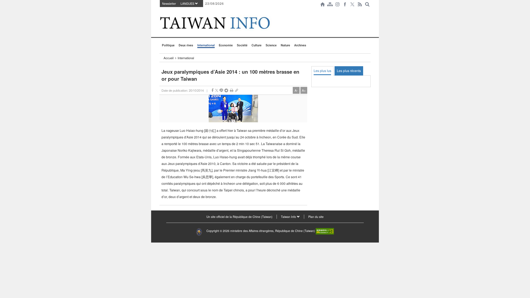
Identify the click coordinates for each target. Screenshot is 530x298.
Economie (226, 45)
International (206, 45)
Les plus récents (349, 70)
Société (242, 45)
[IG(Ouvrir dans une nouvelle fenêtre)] (337, 4)
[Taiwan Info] (221, 23)
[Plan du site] (330, 4)
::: (160, 11)
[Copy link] (236, 90)
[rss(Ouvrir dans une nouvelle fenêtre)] (360, 4)
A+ (304, 90)
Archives (300, 45)
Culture (256, 45)
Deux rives (186, 45)
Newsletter (169, 3)
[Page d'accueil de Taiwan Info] (322, 4)
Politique (168, 45)
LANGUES (188, 3)
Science (271, 45)
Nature (285, 45)
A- (296, 90)
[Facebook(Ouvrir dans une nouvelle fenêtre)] (345, 4)
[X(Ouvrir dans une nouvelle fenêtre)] (352, 4)
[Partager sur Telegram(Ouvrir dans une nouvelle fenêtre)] (226, 90)
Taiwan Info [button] (289, 217)
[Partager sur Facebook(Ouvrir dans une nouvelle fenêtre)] (212, 90)
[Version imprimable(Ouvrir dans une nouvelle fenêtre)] (231, 90)
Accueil (168, 58)
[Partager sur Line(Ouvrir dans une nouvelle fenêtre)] (221, 90)
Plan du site (316, 217)
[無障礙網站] (325, 231)
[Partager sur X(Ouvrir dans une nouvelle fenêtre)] (216, 90)
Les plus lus (322, 70)
